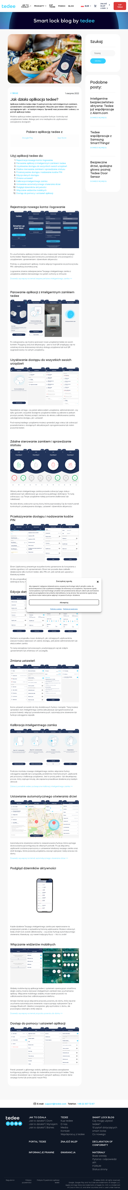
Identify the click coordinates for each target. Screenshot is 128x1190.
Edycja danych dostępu (27, 175)
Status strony (99, 1169)
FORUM (96, 1166)
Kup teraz (120, 6)
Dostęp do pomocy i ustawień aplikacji (34, 193)
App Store (62, 138)
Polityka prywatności (70, 609)
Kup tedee (52, 6)
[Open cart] (95, 6)
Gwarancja (68, 1152)
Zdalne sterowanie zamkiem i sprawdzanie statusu (40, 169)
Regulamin (10, 1180)
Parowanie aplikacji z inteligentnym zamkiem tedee (41, 163)
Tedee (64, 1117)
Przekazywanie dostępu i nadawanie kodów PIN (39, 172)
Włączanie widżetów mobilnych (31, 190)
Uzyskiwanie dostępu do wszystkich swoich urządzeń (41, 166)
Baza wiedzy (99, 1156)
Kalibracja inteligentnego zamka (31, 181)
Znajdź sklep (103, 5)
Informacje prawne (41, 1152)
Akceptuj (64, 602)
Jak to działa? (25, 6)
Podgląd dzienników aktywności (31, 187)
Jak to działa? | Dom (40, 1121)
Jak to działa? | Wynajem (43, 1124)
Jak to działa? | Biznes (41, 1127)
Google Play (27, 138)
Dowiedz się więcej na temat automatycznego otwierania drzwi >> (39, 858)
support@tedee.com (55, 1104)
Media (64, 1127)
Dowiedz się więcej (98, 117)
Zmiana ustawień (24, 178)
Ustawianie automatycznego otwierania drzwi (38, 184)
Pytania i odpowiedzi (104, 1159)
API (94, 1162)
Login (103, 8)
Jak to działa (37, 1117)
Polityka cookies (56, 609)
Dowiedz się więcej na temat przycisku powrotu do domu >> (36, 1013)
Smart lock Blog (103, 1117)
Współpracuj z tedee (73, 1134)
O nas (64, 1124)
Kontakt (65, 1131)
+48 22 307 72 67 (85, 1104)
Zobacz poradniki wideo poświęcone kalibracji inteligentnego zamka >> (41, 786)
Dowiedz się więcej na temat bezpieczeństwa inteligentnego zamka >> (41, 278)
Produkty (39, 6)
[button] (97, 581)
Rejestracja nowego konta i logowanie (34, 160)
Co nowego (99, 1134)
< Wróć (14, 93)
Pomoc (61, 6)
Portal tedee (37, 1142)
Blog (71, 6)
